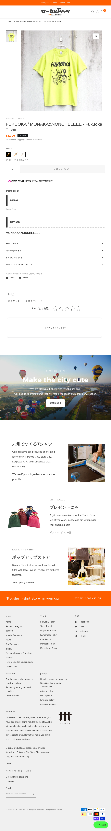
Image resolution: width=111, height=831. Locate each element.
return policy (46, 695)
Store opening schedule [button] (23, 582)
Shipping (20, 140)
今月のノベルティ (14, 258)
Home (8, 21)
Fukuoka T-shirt (47, 622)
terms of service (48, 704)
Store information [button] (88, 598)
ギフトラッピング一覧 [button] (60, 532)
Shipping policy (47, 700)
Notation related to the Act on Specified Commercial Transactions (53, 683)
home (8, 622)
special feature (13, 635)
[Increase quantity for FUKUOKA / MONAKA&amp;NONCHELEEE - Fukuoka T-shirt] (16, 169)
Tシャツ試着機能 (14, 251)
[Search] (92, 11)
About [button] (8, 763)
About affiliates (13, 695)
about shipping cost (19, 265)
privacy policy (46, 691)
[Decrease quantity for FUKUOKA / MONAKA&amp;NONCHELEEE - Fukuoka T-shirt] (8, 169)
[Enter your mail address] (33, 793)
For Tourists (11, 644)
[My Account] (97, 11)
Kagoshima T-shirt (49, 648)
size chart (13, 244)
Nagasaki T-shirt (48, 630)
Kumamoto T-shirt (48, 635)
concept (9, 630)
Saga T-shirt (46, 626)
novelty (9, 657)
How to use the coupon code (19, 662)
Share (12, 278)
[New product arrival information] (55, 2)
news (8, 639)
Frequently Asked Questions (19, 653)
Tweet (25, 278)
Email (8, 788)
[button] (55, 403)
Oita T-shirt (45, 639)
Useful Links (11, 666)
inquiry (9, 649)
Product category (14, 626)
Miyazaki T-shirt (47, 643)
